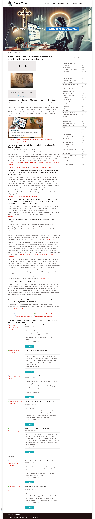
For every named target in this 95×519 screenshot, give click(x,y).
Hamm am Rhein (74, 142)
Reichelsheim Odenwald (74, 80)
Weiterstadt (74, 158)
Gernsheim (74, 110)
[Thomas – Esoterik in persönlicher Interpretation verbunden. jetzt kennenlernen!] (15, 407)
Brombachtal (74, 134)
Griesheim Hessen (74, 125)
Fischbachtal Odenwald (74, 69)
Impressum (82, 3)
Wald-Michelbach (74, 145)
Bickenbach (74, 67)
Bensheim (74, 76)
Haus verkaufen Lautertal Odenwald (40, 139)
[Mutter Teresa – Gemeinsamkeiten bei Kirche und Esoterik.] (18, 3)
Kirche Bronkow (45, 278)
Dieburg (74, 160)
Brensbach (74, 104)
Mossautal (74, 130)
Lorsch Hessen (74, 99)
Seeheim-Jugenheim (74, 63)
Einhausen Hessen (74, 95)
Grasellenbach (74, 121)
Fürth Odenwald (74, 82)
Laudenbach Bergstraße (74, 102)
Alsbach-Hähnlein (72, 74)
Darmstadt (74, 119)
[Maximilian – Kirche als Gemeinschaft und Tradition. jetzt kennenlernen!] (15, 493)
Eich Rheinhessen (74, 164)
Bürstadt (74, 147)
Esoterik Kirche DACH (64, 3)
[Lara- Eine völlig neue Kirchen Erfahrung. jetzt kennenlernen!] (15, 435)
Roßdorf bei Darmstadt (74, 115)
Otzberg (74, 140)
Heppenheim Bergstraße (74, 84)
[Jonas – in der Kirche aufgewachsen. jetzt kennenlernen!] (15, 382)
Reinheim (74, 108)
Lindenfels (74, 71)
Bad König (74, 162)
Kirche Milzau (51, 239)
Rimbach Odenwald (74, 91)
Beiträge (53, 3)
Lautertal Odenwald (31, 327)
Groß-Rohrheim (74, 117)
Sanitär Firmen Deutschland (15, 517)
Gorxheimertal (74, 153)
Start (9, 52)
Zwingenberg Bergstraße (74, 65)
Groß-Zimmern (74, 138)
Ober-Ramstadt (74, 97)
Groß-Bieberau (74, 93)
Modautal (74, 61)
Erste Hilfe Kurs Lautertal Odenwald (40, 167)
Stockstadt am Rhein (74, 136)
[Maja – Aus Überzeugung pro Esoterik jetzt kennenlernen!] (15, 331)
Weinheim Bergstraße (74, 149)
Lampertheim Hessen (74, 155)
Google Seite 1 (25, 517)
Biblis (74, 127)
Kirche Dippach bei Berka (21, 309)
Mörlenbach (74, 106)
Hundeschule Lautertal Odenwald (18, 139)
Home (47, 3)
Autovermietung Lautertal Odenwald (19, 142)
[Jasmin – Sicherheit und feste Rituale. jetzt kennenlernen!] (15, 357)
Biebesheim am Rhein (74, 123)
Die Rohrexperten (34, 517)
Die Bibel (74, 3)
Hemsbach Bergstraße (74, 112)
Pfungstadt (74, 87)
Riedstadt (74, 151)
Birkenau (74, 132)
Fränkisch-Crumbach (74, 89)
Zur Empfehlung (29, 346)
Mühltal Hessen (74, 78)
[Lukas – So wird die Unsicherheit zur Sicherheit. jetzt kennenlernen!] (15, 467)
